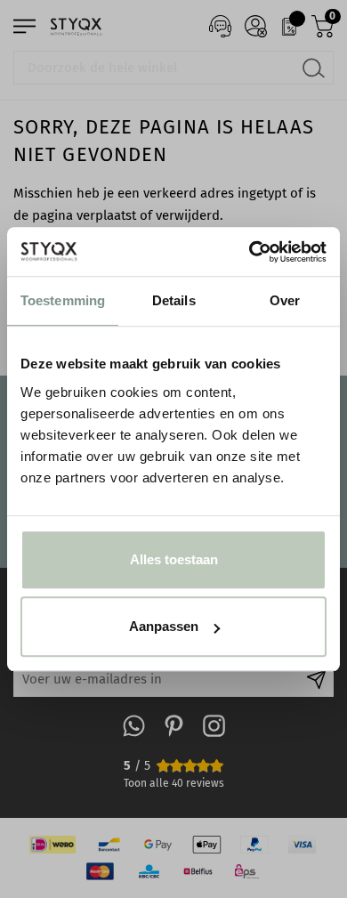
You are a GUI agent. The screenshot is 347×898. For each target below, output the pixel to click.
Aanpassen (163, 626)
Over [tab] (285, 300)
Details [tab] (174, 300)
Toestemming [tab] (62, 300)
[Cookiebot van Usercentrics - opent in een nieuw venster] (250, 251)
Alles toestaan (174, 559)
